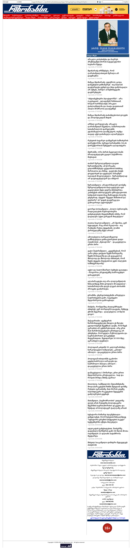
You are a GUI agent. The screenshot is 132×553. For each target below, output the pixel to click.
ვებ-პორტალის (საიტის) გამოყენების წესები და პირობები (107, 518)
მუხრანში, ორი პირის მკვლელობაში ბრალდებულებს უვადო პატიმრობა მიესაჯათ (105, 154)
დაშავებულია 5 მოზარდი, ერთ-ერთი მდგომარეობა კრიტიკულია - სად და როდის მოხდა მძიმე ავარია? (106, 375)
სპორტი (108, 15)
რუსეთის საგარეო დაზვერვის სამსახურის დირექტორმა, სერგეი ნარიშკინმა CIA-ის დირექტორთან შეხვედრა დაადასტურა (108, 143)
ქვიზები (64, 17)
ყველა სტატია (82, 17)
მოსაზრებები (97, 15)
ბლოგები (72, 17)
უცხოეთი (56, 15)
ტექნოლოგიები (68, 15)
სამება (88, 15)
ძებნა (126, 2)
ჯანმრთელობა (118, 15)
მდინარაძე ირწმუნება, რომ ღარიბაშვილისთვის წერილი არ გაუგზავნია (103, 73)
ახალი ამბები (30, 17)
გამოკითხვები (55, 17)
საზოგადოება (46, 15)
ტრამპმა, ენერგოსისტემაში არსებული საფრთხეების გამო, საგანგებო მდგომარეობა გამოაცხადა (106, 297)
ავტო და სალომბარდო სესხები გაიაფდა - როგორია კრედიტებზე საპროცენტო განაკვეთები (107, 272)
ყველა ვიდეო (94, 17)
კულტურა (79, 15)
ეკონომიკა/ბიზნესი (32, 15)
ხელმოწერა (82, 2)
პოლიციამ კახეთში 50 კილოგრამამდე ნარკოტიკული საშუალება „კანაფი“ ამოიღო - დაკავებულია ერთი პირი (106, 349)
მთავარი (6, 15)
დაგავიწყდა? (61, 2)
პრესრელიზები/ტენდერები (13, 17)
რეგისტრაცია (72, 2)
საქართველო (17, 15)
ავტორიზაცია (37, 2)
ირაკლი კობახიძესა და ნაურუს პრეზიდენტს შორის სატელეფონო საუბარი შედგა (104, 61)
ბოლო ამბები (43, 17)
